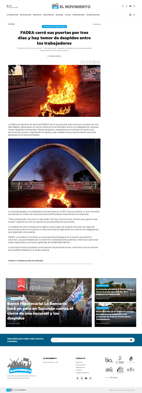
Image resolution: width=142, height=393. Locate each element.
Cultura (68, 15)
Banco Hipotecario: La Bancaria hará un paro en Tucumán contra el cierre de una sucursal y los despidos (40, 310)
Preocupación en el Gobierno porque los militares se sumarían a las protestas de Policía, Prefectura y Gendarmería (115, 315)
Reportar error (80, 367)
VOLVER (97, 24)
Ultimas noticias (12, 15)
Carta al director (81, 365)
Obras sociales (48, 15)
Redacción (79, 362)
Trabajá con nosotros (82, 372)
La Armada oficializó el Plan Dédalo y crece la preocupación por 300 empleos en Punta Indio (115, 292)
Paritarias (59, 15)
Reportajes (37, 15)
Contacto (79, 370)
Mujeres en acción (92, 15)
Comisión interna (78, 15)
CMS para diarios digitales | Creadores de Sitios (123, 390)
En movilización (25, 15)
